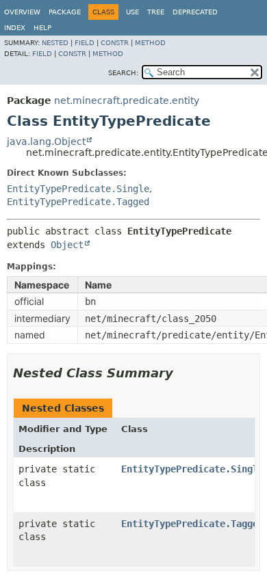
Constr (115, 42)
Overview (22, 12)
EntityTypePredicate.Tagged (78, 201)
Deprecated (195, 12)
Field (84, 42)
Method (150, 42)
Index (14, 27)
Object (67, 244)
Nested (55, 42)
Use (132, 12)
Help (42, 27)
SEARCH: (123, 73)
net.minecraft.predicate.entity (126, 100)
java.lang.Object (46, 141)
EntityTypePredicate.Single (78, 188)
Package (65, 12)
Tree (155, 12)
